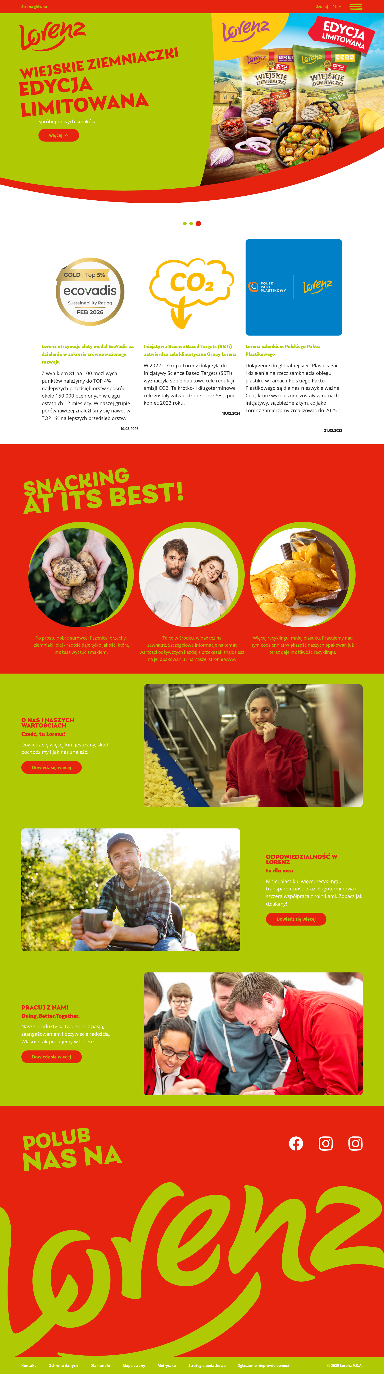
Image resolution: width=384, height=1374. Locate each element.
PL (334, 6)
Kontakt (28, 1365)
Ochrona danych (63, 1365)
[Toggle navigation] (356, 7)
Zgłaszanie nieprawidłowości (263, 1365)
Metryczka (167, 1365)
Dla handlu (100, 1365)
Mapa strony (134, 1365)
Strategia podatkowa (207, 1365)
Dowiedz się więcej (51, 767)
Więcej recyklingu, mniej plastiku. (303, 645)
